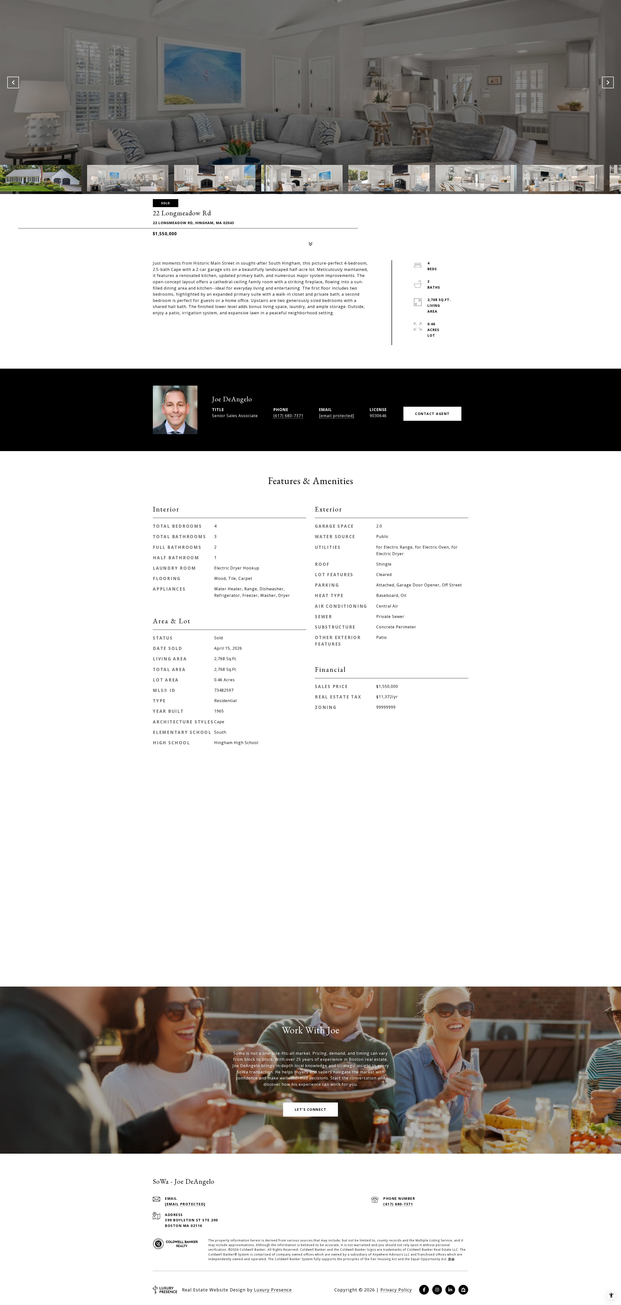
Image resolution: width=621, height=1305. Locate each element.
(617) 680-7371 (288, 415)
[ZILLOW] (463, 1290)
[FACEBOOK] (424, 1290)
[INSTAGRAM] (437, 1290)
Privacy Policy (396, 1290)
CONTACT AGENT (432, 413)
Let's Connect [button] (311, 1109)
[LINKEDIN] (450, 1290)
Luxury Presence (273, 1290)
